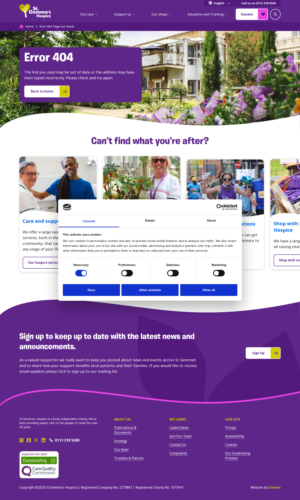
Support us (122, 14)
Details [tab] (150, 220)
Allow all (208, 290)
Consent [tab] (89, 221)
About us (122, 419)
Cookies (231, 444)
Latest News (179, 427)
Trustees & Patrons (129, 458)
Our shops (159, 14)
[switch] (127, 273)
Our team (121, 449)
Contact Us (178, 444)
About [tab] (211, 220)
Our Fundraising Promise (237, 455)
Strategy (120, 441)
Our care (87, 14)
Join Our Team (181, 436)
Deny (91, 290)
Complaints (178, 453)
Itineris (274, 487)
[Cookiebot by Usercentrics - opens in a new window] (219, 207)
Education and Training (205, 14)
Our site (232, 419)
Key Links (178, 419)
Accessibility (234, 436)
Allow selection (150, 290)
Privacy (230, 427)
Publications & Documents (125, 430)
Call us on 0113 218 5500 (258, 3)
